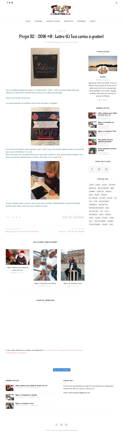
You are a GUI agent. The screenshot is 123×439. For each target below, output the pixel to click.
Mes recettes (103, 204)
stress (111, 217)
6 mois (91, 185)
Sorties (104, 217)
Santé (91, 217)
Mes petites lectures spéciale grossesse (105, 140)
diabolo (108, 191)
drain (91, 194)
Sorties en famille (104, 133)
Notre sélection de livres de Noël (107, 149)
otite (106, 211)
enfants (104, 194)
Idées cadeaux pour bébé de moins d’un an (107, 114)
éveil (111, 224)
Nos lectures (102, 143)
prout (101, 214)
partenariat (93, 214)
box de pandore (103, 188)
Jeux (90, 201)
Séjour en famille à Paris (107, 131)
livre (95, 201)
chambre (92, 191)
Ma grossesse (104, 201)
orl (101, 211)
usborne (110, 221)
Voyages (105, 224)
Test (70, 217)
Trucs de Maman (99, 221)
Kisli (76, 430)
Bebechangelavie (56, 42)
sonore (97, 217)
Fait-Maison (93, 198)
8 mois (98, 185)
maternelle (93, 204)
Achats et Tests (103, 117)
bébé (112, 188)
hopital (109, 198)
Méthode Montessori (96, 208)
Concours (100, 191)
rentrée (108, 214)
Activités (112, 185)
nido (107, 208)
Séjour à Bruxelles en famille (106, 123)
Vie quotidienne (79, 217)
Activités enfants (72, 42)
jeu (115, 198)
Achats (65, 217)
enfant (97, 194)
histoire (102, 198)
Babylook (92, 188)
